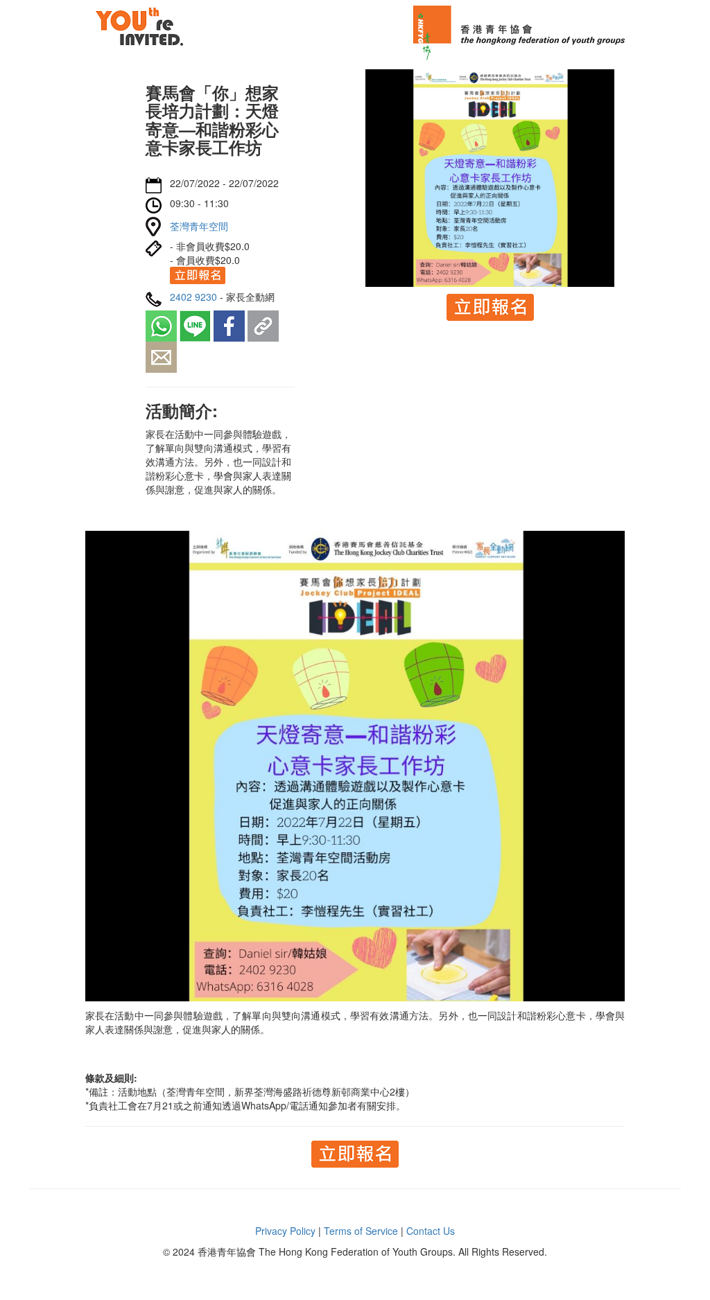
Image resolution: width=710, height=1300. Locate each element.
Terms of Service (361, 1231)
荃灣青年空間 (199, 226)
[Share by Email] (161, 355)
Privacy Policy (285, 1231)
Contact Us (430, 1231)
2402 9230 (193, 297)
